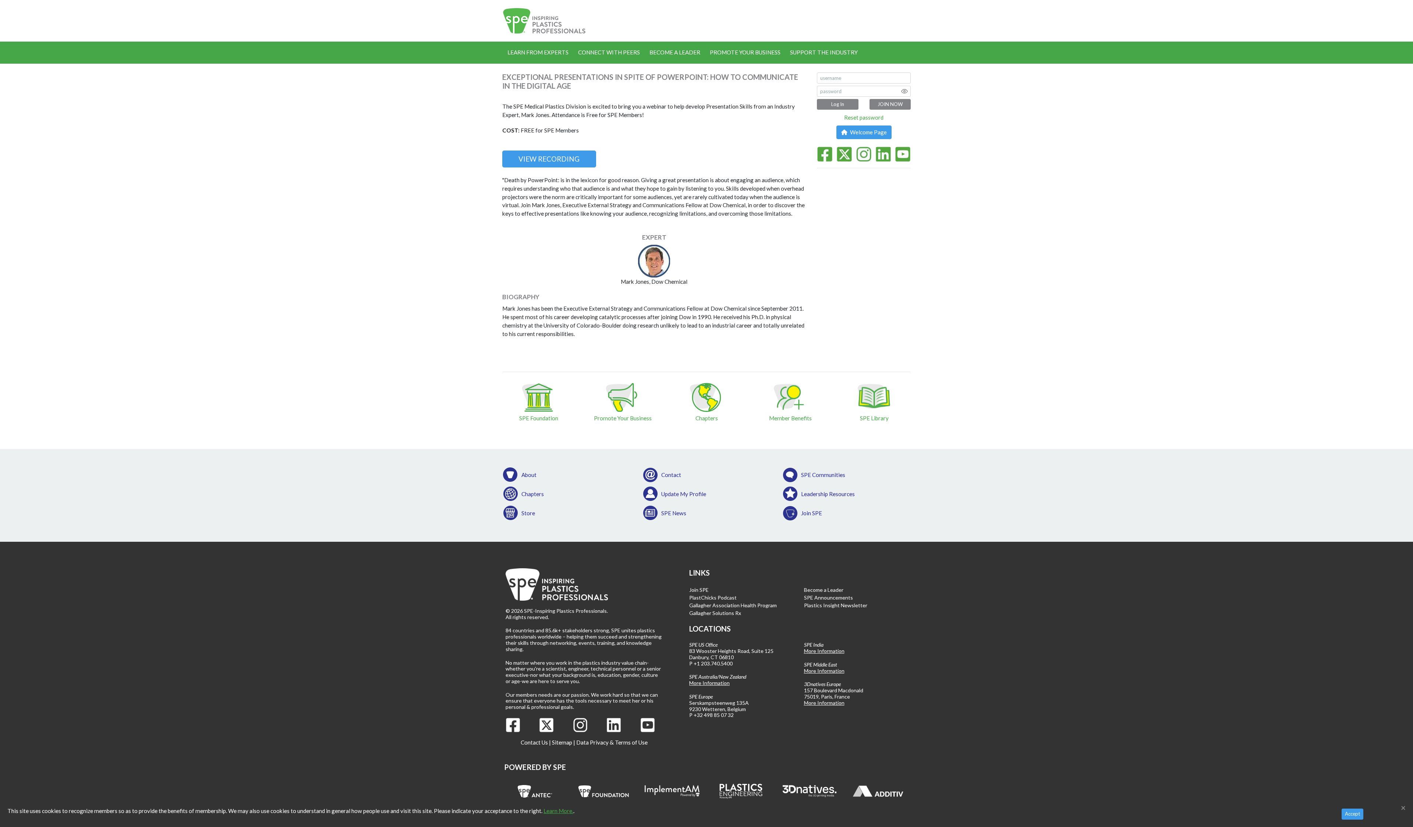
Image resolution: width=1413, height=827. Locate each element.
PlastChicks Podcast (713, 597)
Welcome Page (868, 132)
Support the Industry (824, 52)
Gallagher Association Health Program (733, 605)
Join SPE (811, 513)
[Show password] (904, 91)
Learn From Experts (538, 52)
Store (528, 513)
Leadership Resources (828, 494)
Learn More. (558, 810)
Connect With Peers (609, 52)
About (528, 474)
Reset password (863, 117)
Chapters (532, 494)
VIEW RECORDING (549, 159)
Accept (1352, 814)
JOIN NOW (890, 104)
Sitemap (562, 742)
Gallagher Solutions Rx (715, 613)
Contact (671, 474)
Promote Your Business (745, 52)
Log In (837, 104)
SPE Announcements (828, 597)
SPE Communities (823, 474)
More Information (709, 683)
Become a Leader (674, 52)
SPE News (673, 513)
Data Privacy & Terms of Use (612, 742)
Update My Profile (683, 494)
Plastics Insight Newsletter (835, 605)
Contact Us (534, 742)
